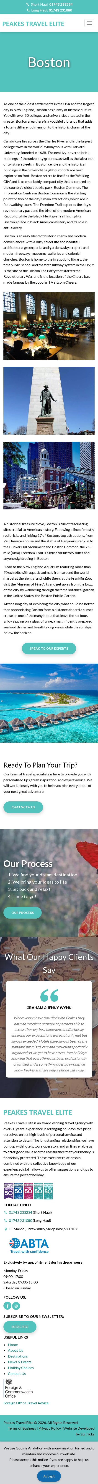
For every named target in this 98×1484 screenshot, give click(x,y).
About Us (15, 1350)
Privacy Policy (50, 1428)
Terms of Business (22, 1428)
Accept (49, 1476)
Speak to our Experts (49, 648)
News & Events (19, 1362)
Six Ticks (87, 1434)
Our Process (22, 913)
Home (13, 1344)
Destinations (18, 1356)
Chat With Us (23, 807)
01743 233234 (60, 4)
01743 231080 (60, 10)
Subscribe (19, 1327)
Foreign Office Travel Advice (26, 1403)
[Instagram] (16, 1306)
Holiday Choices (21, 1367)
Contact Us (17, 1373)
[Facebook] (7, 1306)
